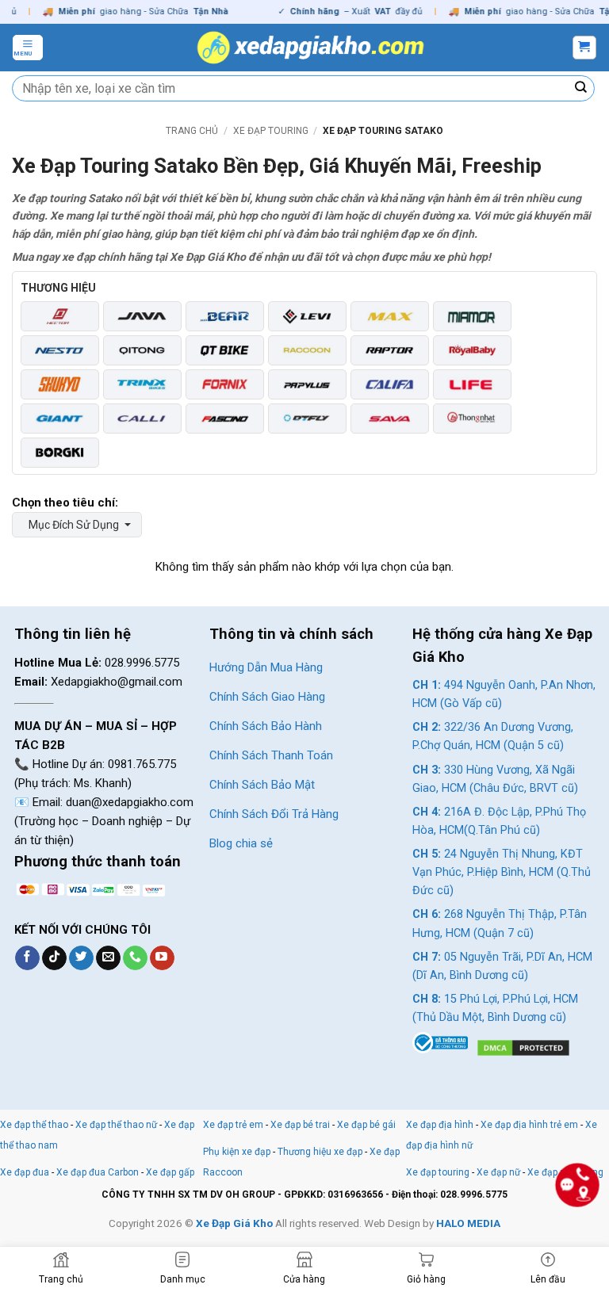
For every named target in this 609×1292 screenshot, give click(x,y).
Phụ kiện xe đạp (236, 1151)
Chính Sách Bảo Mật (262, 785)
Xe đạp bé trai (300, 1124)
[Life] (472, 384)
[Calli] (142, 418)
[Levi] (307, 316)
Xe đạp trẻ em (233, 1124)
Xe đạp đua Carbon (97, 1172)
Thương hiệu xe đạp (320, 1151)
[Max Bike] (389, 316)
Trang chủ (192, 130)
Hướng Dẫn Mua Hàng (266, 667)
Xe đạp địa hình (441, 1124)
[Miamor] (472, 316)
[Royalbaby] (472, 350)
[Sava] (389, 418)
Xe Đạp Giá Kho (234, 1223)
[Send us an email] (108, 958)
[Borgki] (60, 453)
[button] (28, 47)
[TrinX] (142, 384)
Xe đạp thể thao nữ (117, 1124)
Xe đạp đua (24, 1172)
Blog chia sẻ (241, 843)
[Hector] (60, 316)
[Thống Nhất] (472, 418)
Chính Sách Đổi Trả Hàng (274, 814)
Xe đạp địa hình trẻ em (529, 1124)
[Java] (142, 316)
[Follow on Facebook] (27, 958)
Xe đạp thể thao (34, 1124)
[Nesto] (60, 350)
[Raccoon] (307, 350)
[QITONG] (142, 350)
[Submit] (581, 88)
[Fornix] (225, 384)
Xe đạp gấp (170, 1172)
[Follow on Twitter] (81, 958)
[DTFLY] (307, 418)
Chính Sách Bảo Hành (265, 726)
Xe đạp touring (270, 130)
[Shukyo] (60, 384)
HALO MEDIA (468, 1223)
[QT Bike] (225, 350)
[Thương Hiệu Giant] (60, 418)
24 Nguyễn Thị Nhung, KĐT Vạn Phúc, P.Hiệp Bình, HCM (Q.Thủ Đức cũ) (501, 872)
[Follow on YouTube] (162, 958)
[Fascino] (225, 418)
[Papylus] (307, 384)
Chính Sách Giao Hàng (267, 697)
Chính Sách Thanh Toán (271, 755)
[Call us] (135, 958)
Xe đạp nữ (498, 1172)
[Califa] (389, 384)
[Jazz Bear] (225, 316)
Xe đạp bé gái (366, 1124)
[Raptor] (389, 350)
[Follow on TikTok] (54, 958)
